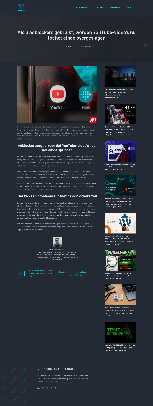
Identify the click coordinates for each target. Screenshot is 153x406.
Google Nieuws (115, 7)
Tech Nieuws (99, 7)
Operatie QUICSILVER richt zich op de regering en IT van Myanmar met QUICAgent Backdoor (120, 347)
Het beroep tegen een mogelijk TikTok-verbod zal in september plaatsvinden (40, 273)
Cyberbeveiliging (82, 7)
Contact (130, 7)
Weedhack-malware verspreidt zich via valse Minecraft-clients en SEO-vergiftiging (119, 275)
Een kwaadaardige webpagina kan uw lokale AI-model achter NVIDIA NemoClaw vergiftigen (120, 166)
